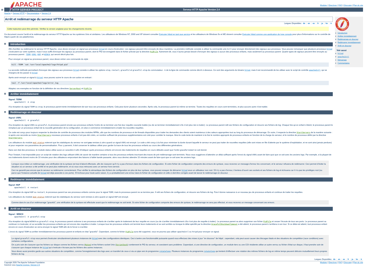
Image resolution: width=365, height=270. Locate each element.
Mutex (88, 245)
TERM (28, 54)
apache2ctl (343, 57)
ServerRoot (75, 88)
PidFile (154, 52)
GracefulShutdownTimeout (224, 224)
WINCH (47, 54)
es (313, 23)
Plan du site (358, 5)
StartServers (303, 132)
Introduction (342, 33)
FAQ (340, 5)
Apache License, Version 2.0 (28, 265)
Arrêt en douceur (344, 46)
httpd (340, 53)
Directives (333, 5)
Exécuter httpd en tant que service (174, 34)
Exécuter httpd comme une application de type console (267, 34)
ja (322, 23)
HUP (39, 54)
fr (318, 23)
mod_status (38, 142)
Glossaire (348, 5)
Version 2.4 (46, 13)
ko (326, 23)
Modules (323, 5)
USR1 (34, 54)
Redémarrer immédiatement (349, 42)
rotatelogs (165, 251)
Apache (7, 13)
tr (331, 23)
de (304, 23)
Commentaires (344, 63)
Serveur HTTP (19, 13)
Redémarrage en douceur (348, 39)
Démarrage (342, 60)
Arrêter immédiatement (347, 36)
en (309, 23)
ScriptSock (121, 245)
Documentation (33, 13)
